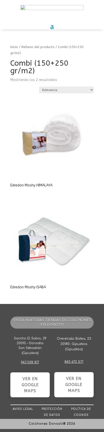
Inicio (14, 47)
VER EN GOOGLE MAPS (30, 384)
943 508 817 (30, 362)
